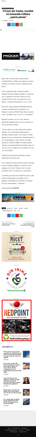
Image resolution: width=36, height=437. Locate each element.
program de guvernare (7, 210)
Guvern (15, 208)
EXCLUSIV (21, 430)
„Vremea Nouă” (27, 102)
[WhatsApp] (21, 24)
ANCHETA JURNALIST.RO (11, 430)
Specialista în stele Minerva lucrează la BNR (8, 224)
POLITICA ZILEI (22, 432)
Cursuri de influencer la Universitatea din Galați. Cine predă (27, 225)
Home (9, 428)
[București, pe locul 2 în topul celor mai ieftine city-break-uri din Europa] (26, 392)
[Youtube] (20, 419)
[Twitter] (13, 24)
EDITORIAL (24, 428)
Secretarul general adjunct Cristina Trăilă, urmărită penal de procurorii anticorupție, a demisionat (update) (12, 381)
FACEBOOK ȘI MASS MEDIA (7, 8)
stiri (18, 210)
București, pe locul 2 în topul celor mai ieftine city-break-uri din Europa (12, 391)
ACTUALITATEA (16, 428)
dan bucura (9, 208)
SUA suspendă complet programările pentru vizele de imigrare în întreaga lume (11, 401)
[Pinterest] (17, 24)
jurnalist (20, 208)
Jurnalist (5, 20)
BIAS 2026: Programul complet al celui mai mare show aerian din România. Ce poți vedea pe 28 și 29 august (12, 354)
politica (26, 208)
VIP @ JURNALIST (14, 432)
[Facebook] (9, 24)
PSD (15, 210)
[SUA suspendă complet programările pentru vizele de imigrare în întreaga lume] (26, 401)
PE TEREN (27, 430)
